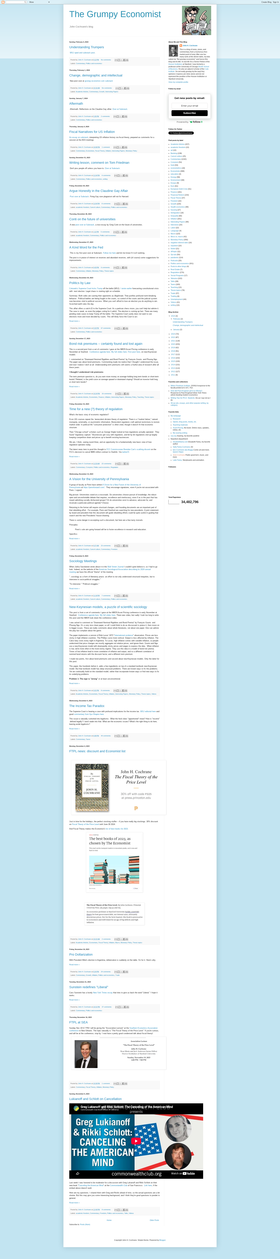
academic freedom (82, 207)
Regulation (114, 467)
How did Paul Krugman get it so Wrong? (186, 391)
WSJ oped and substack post (82, 53)
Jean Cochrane (179, 455)
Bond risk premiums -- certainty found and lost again (105, 344)
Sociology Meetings (83, 561)
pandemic (174, 258)
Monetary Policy (131, 151)
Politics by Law (79, 283)
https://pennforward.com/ (93, 487)
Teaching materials (180, 425)
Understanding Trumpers (86, 47)
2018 (173, 351)
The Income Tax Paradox (86, 706)
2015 (173, 361)
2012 (173, 372)
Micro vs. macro (177, 237)
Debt (172, 165)
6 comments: (106, 267)
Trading (174, 296)
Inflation (108, 151)
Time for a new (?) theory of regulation (96, 409)
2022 (173, 337)
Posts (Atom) (85, 1224)
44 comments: (106, 736)
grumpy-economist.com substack (99, 81)
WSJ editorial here (148, 711)
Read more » (74, 321)
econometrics (176, 168)
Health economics (178, 207)
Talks (126, 1213)
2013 (173, 368)
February (177, 319)
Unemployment (177, 299)
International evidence (123, 635)
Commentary (80, 63)
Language (175, 231)
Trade (117, 975)
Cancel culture (95, 207)
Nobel (173, 249)
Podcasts (174, 261)
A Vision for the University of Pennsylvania (99, 479)
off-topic (174, 252)
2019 (173, 348)
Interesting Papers (111, 92)
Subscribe (189, 113)
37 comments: (107, 1007)
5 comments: (105, 232)
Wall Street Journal (115, 567)
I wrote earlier (126, 288)
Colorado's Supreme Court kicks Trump (85, 288)
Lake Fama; (177, 460)
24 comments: (106, 972)
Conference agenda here (100, 352)
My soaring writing (180, 433)
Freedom (114, 549)
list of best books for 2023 (117, 829)
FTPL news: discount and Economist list (97, 751)
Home (109, 1220)
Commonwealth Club (118, 1185)
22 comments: (107, 463)
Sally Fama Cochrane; (181, 447)
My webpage (176, 416)
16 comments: (107, 393)
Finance (101, 397)
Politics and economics (94, 63)
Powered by (182, 122)
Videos (154, 694)
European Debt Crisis (179, 189)
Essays (173, 183)
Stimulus (174, 278)
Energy (173, 177)
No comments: (106, 60)
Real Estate (175, 269)
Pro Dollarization (81, 954)
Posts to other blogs (178, 266)
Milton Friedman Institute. (180, 386)
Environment (176, 180)
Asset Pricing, (178, 428)
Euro (172, 186)
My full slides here (119, 352)
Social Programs (177, 275)
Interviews (175, 225)
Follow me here (109, 253)
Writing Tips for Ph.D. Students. (183, 398)
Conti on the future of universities (92, 219)
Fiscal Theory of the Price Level (85, 824)
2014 (173, 365)
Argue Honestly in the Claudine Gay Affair (98, 191)
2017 (173, 354)
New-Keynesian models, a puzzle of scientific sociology (108, 607)
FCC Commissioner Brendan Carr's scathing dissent (128, 449)
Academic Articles (82, 92)
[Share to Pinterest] (127, 60)
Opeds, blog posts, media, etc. (185, 422)
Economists (90, 151)
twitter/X (125, 452)
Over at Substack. (120, 109)
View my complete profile (178, 82)
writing (105, 179)
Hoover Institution (175, 64)
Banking (174, 153)
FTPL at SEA (78, 1022)
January (176, 330)
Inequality (174, 216)
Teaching (140, 397)
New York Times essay (103, 993)
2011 (173, 375)
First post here (134, 352)
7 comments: (106, 595)
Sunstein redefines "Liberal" (88, 987)
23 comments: (106, 545)
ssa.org (173, 436)
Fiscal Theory (100, 151)
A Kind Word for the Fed (86, 247)
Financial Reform (177, 195)
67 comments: (106, 328)
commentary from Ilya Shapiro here (89, 714)
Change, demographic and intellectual (95, 75)
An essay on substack (78, 137)
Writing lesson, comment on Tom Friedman (99, 162)
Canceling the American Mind (91, 1185)
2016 (173, 358)
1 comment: (106, 147)
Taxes (88, 739)
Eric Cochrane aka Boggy (183, 450)
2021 (173, 341)
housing (174, 210)
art (172, 150)
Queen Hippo (178, 452)
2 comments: (106, 116)
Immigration (175, 213)
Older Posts (154, 1220)
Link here (148, 1185)
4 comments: (106, 175)
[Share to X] (121, 60)
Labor (173, 228)
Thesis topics (109, 271)
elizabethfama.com (180, 442)
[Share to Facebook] (124, 60)
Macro (117, 942)
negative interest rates (179, 243)
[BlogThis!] (118, 60)
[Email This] (116, 60)
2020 (173, 344)
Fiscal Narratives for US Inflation (92, 132)
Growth (101, 92)
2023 (173, 334)
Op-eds (173, 255)
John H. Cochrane (190, 46)
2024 (173, 316)
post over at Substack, (85, 225)
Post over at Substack (79, 196)
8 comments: (106, 203)
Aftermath (76, 103)
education (174, 174)
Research (177, 419)
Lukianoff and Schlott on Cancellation (95, 1099)
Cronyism (89, 467)
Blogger (162, 1240)
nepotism (174, 246)
